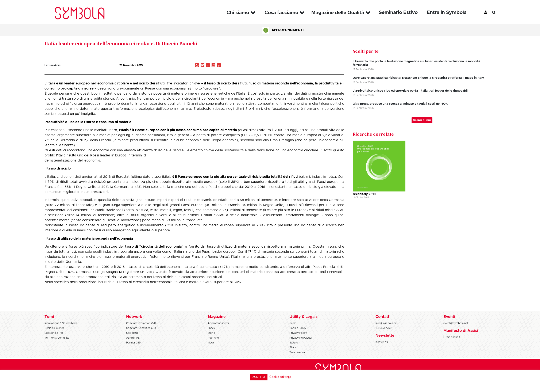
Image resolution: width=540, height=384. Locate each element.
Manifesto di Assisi (460, 331)
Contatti (382, 317)
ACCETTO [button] (258, 377)
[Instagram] (213, 65)
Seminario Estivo (398, 12)
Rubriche (213, 338)
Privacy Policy (298, 333)
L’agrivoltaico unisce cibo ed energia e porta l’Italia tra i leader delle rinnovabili (410, 90)
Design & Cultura (55, 328)
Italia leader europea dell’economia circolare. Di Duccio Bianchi (121, 43)
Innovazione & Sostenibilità (61, 323)
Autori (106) (133, 338)
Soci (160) (132, 333)
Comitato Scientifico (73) (141, 328)
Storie (211, 333)
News (211, 342)
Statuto (293, 342)
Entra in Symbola (447, 12)
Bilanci (293, 347)
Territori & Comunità (57, 338)
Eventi (449, 317)
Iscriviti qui (382, 342)
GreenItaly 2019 (364, 194)
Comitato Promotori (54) (141, 323)
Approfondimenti (288, 30)
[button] (497, 12)
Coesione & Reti (54, 333)
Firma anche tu (452, 337)
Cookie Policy (297, 328)
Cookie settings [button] (280, 377)
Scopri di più (422, 120)
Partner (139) (133, 342)
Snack (211, 328)
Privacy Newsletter (300, 338)
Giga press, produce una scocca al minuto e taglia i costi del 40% (400, 103)
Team (292, 323)
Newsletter (385, 336)
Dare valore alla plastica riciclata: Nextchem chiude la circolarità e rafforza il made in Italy (418, 77)
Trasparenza (297, 352)
